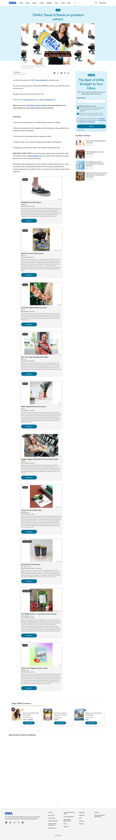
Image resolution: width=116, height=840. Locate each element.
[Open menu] (75, 2)
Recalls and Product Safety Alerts (100, 815)
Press (65, 823)
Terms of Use (101, 118)
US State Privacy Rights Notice (87, 122)
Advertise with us (52, 828)
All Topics (81, 823)
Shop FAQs (82, 812)
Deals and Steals (41, 80)
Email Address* (81, 98)
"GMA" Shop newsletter (33, 105)
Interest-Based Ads (69, 816)
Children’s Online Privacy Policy (52, 824)
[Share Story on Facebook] (54, 73)
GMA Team (17, 72)
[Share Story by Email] (65, 73)
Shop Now (29, 723)
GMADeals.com (50, 100)
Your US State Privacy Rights (69, 813)
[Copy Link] (68, 73)
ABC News (81, 815)
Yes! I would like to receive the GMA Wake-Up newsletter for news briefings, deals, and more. (91, 114)
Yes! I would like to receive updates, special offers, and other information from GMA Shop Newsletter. (92, 109)
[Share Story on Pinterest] (61, 73)
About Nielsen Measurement (67, 820)
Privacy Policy (102, 120)
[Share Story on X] (58, 73)
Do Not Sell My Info (53, 821)
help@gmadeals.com (35, 156)
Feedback (66, 826)
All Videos (81, 821)
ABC (80, 818)
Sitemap (97, 812)
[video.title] (58, 44)
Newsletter (102, 3)
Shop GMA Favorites (21, 703)
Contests (50, 812)
